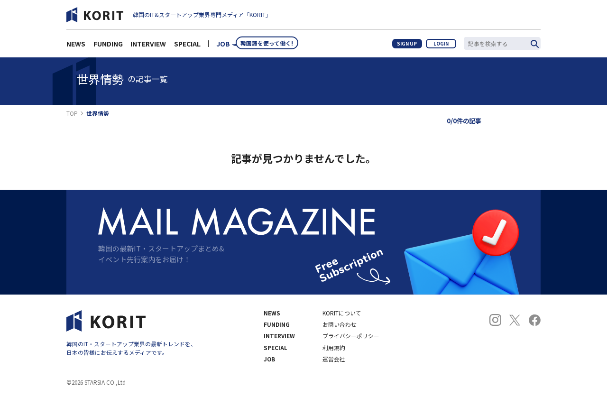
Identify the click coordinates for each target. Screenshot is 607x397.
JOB (223, 43)
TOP (72, 113)
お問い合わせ (339, 324)
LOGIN (441, 43)
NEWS (75, 43)
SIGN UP (407, 43)
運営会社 (333, 359)
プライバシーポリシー (350, 336)
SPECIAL (187, 43)
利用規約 (333, 348)
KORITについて (341, 313)
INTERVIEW (148, 43)
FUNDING (108, 43)
